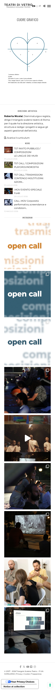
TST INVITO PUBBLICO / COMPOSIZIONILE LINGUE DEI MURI (27, 152)
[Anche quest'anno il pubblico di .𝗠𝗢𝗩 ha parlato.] (27, 390)
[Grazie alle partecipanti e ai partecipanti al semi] (27, 582)
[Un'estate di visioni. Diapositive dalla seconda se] (27, 534)
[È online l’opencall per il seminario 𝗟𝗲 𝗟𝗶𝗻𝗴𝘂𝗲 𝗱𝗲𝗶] (27, 342)
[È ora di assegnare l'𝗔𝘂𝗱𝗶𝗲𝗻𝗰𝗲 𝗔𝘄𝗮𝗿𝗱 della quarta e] (27, 438)
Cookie (27, 674)
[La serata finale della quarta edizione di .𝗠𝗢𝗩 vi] (27, 486)
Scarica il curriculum (18, 138)
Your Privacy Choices (22, 681)
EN (33, 6)
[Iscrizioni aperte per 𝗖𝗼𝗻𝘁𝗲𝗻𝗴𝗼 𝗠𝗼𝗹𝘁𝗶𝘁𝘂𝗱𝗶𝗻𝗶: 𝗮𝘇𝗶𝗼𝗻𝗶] (27, 246)
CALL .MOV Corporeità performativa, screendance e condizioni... (30, 204)
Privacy (19, 674)
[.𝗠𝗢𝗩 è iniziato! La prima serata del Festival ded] (27, 630)
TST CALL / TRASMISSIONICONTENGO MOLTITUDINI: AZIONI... (29, 178)
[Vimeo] (31, 666)
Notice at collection (14, 686)
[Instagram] (35, 666)
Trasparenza (36, 674)
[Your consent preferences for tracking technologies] (50, 685)
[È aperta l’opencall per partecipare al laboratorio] (27, 294)
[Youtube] (27, 666)
